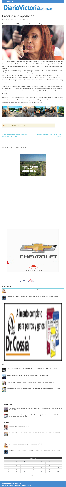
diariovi (5, 19)
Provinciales (23, 485)
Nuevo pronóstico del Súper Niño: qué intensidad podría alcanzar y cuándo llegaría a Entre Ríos (35, 408)
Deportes (29, 485)
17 (8, 469)
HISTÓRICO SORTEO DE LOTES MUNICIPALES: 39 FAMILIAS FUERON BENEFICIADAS (32, 368)
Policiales (11, 485)
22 (49, 469)
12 (24, 467)
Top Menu (9, 2)
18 (16, 469)
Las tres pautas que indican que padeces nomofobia (24, 290)
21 (41, 469)
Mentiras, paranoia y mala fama (19, 426)
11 (16, 467)
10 (8, 467)
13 (33, 467)
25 (16, 471)
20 (33, 469)
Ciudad (6, 485)
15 (49, 467)
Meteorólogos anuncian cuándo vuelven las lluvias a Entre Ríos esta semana (31, 382)
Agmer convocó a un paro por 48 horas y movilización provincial (27, 375)
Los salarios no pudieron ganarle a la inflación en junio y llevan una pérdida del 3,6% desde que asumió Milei (34, 415)
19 (24, 469)
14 (41, 467)
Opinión (26, 19)
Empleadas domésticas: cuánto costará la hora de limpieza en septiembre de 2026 (33, 388)
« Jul (32, 475)
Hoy (3, 485)
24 (8, 471)
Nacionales (17, 485)
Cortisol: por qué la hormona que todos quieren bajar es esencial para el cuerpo (32, 296)
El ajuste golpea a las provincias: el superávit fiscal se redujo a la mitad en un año (35, 433)
